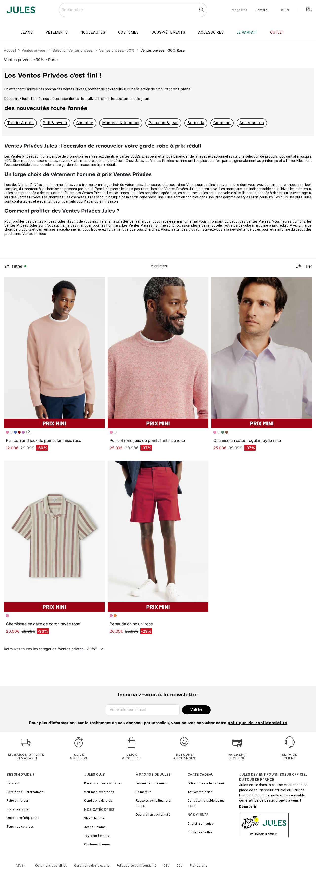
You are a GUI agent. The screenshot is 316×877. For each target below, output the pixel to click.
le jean (143, 98)
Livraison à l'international (25, 792)
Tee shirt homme (96, 835)
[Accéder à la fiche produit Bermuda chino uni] (158, 536)
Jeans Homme (95, 827)
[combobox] (133, 10)
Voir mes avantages (99, 792)
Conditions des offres (51, 865)
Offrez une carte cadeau (206, 783)
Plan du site (198, 865)
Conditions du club (98, 800)
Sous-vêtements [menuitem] (168, 32)
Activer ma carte (200, 792)
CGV (166, 865)
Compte (261, 10)
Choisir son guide (201, 823)
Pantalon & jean (163, 123)
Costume (222, 123)
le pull (86, 98)
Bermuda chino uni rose (131, 623)
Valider (196, 709)
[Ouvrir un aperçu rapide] (99, 283)
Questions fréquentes (23, 818)
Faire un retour (17, 800)
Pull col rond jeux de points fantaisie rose (43, 440)
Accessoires (251, 123)
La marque (144, 792)
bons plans (181, 89)
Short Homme (94, 818)
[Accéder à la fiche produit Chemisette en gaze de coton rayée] (54, 536)
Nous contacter (18, 809)
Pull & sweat (55, 123)
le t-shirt (102, 98)
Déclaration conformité (153, 814)
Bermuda (195, 123)
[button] (99, 283)
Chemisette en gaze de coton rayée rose (43, 623)
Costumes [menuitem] (128, 32)
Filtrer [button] (17, 266)
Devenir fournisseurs (151, 783)
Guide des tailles (200, 832)
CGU (180, 865)
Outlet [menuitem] (277, 32)
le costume (121, 98)
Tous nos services (20, 826)
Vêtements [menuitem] (57, 32)
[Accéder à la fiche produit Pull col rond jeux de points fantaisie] (54, 352)
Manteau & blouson (120, 123)
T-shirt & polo (20, 123)
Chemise (84, 123)
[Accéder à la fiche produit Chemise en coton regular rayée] (261, 352)
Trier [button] (308, 266)
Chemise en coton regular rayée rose (247, 440)
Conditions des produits (92, 865)
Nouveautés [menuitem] (93, 32)
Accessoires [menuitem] (211, 32)
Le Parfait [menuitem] (247, 32)
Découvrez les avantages (103, 783)
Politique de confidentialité (137, 865)
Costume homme (97, 844)
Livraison (13, 783)
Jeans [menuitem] (27, 32)
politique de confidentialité (257, 723)
